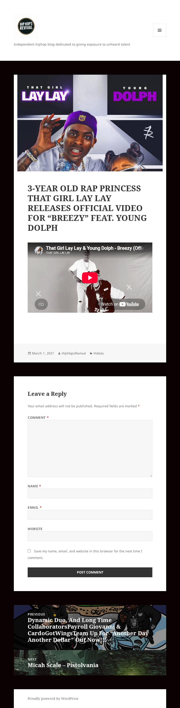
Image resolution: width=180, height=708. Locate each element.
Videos (99, 353)
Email (35, 507)
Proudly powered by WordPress (53, 698)
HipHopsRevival (74, 353)
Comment (38, 417)
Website (35, 529)
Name (34, 486)
